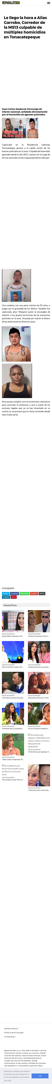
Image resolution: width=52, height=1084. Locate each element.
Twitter (5, 593)
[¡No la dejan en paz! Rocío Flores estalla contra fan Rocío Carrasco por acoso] (13, 770)
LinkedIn (6, 597)
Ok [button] (40, 1076)
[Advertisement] (26, 75)
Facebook (14, 593)
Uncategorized (8, 634)
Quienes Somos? (11, 1028)
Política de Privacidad (13, 1033)
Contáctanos (9, 1037)
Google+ (34, 593)
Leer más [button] (7, 1080)
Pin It (14, 597)
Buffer (42, 593)
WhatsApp (24, 593)
